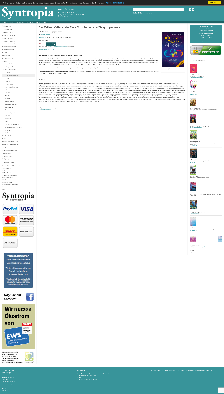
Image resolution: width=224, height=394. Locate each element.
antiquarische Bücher (9, 35)
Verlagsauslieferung (8, 177)
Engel (6, 121)
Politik (5, 52)
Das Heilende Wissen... (40, 22)
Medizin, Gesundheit (9, 41)
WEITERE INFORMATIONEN (115, 3)
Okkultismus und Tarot (11, 133)
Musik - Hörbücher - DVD (10, 141)
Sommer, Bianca (45, 34)
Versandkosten (6, 168)
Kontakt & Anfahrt (7, 182)
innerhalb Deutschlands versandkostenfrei (58, 46)
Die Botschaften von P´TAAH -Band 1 (88, 375)
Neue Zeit (7, 98)
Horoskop (7, 93)
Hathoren (7, 90)
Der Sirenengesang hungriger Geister (88, 379)
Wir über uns (6, 180)
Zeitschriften (7, 153)
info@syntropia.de (65, 16)
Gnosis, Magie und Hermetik (13, 127)
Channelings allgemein (12, 75)
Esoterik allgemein (9, 113)
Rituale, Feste (8, 107)
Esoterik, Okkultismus (9, 64)
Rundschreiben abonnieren (10, 184)
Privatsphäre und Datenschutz (11, 166)
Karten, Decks (7, 136)
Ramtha (8, 81)
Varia (4, 139)
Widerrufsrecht (6, 173)
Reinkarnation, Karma (10, 104)
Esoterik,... (10, 22)
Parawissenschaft (8, 49)
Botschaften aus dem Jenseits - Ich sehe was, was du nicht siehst (94, 374)
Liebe (80, 377)
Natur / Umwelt (8, 38)
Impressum (5, 187)
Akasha (8, 72)
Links (3, 189)
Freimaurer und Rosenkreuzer (13, 124)
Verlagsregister (7, 159)
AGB (3, 170)
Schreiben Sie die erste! (45, 109)
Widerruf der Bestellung (9, 175)
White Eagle (9, 84)
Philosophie (6, 55)
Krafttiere (7, 95)
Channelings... (30, 22)
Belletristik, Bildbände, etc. (11, 144)
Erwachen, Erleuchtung (11, 87)
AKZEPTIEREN (215, 3)
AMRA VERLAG (42, 37)
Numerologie (8, 130)
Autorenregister (7, 156)
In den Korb (50, 44)
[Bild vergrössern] (173, 66)
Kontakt (4, 388)
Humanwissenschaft (9, 44)
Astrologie (7, 118)
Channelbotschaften (20, 22)
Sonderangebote (8, 32)
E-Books (5, 147)
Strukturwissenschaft (9, 47)
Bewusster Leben (8, 58)
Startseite (4, 22)
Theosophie (8, 110)
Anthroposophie (9, 67)
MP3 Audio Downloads (10, 150)
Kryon (7, 78)
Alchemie (7, 116)
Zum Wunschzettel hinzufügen (47, 49)
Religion (5, 61)
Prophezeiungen (9, 101)
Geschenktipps (7, 29)
